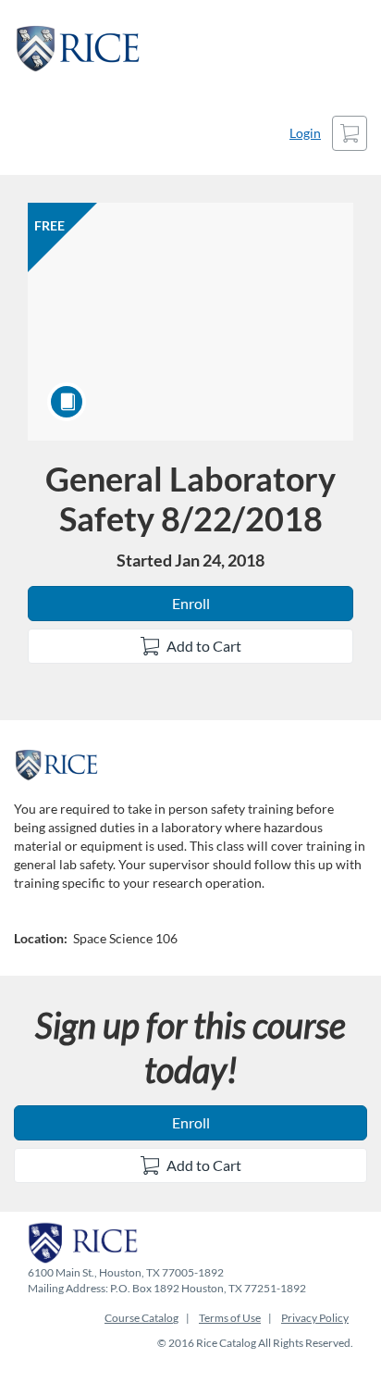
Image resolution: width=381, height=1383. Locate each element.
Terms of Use (230, 1318)
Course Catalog (141, 1318)
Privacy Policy (315, 1318)
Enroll (191, 603)
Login (305, 133)
